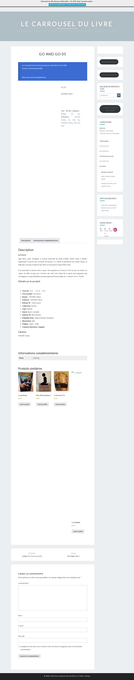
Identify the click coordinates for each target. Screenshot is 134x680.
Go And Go (74, 120)
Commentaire (23, 583)
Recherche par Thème (109, 75)
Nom (20, 615)
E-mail (21, 626)
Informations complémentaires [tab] (46, 240)
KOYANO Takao (67, 123)
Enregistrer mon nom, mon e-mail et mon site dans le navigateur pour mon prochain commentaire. (51, 648)
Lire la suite (24, 404)
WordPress (73, 676)
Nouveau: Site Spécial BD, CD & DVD (110, 109)
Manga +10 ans (70, 114)
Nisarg (87, 676)
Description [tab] (25, 240)
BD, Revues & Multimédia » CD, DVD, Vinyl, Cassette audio (67, 4)
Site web (21, 636)
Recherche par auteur (109, 62)
